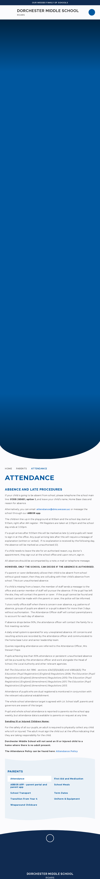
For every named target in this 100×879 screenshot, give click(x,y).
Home (8, 468)
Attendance (39, 468)
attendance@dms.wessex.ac (53, 509)
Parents (21, 468)
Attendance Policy (67, 751)
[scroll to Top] (50, 838)
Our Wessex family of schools (50, 2)
